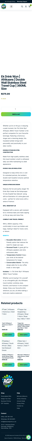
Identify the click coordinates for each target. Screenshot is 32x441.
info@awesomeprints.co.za (8, 421)
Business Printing (6, 401)
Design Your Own (6, 398)
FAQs (18, 408)
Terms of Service (21, 398)
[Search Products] (22, 6)
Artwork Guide (21, 401)
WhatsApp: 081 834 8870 (8, 419)
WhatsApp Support (22, 1)
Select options (8, 334)
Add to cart (16, 114)
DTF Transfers (5, 403)
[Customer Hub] (25, 6)
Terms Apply (25, 438)
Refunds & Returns (22, 396)
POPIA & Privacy (17, 438)
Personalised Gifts (6, 396)
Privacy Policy (20, 403)
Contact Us (20, 406)
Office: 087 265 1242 (7, 416)
